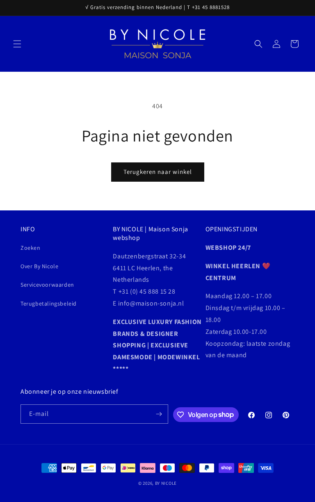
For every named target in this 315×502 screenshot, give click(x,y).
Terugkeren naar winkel (157, 172)
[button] (17, 44)
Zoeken (31, 247)
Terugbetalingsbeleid (49, 303)
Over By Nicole (39, 266)
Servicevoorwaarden (47, 284)
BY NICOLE (166, 483)
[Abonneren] (159, 414)
